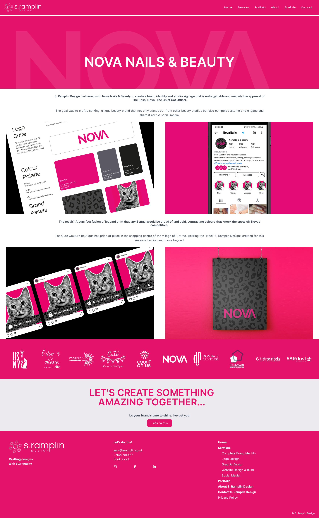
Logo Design (230, 459)
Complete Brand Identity (239, 453)
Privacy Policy (228, 497)
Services (243, 7)
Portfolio (260, 7)
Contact (306, 7)
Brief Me (290, 7)
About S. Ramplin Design (235, 486)
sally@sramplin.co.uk (128, 450)
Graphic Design (232, 464)
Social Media (231, 475)
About (275, 7)
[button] (19, 359)
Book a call (121, 459)
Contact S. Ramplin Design (237, 492)
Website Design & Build (238, 470)
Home (228, 7)
